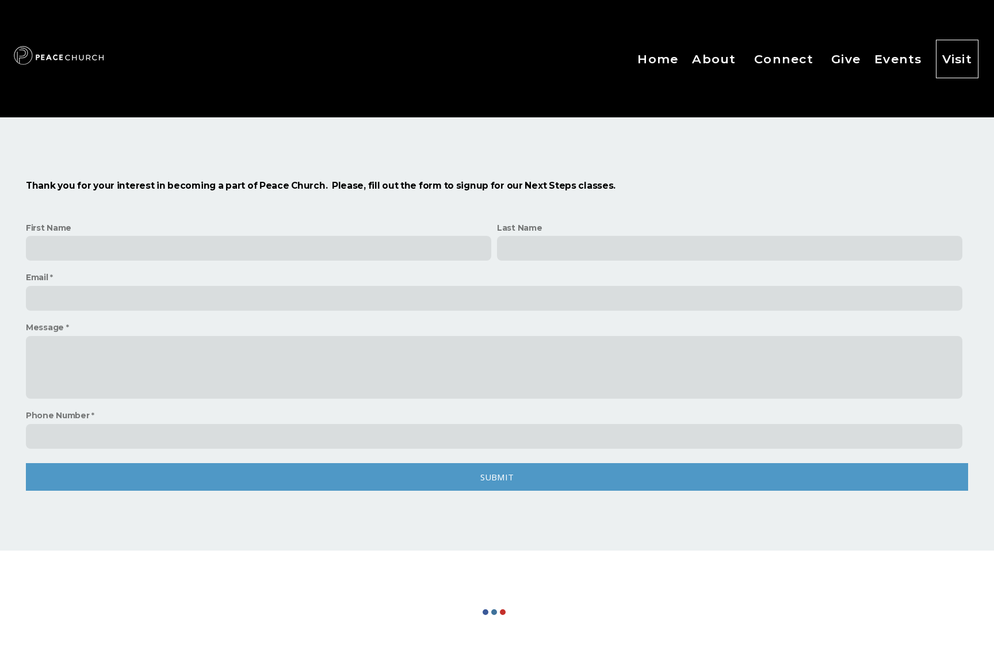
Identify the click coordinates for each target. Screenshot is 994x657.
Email (37, 277)
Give (846, 59)
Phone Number (58, 415)
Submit (497, 477)
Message (45, 327)
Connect (785, 59)
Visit (957, 59)
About (716, 59)
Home (657, 59)
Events (898, 59)
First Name (48, 227)
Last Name (519, 227)
